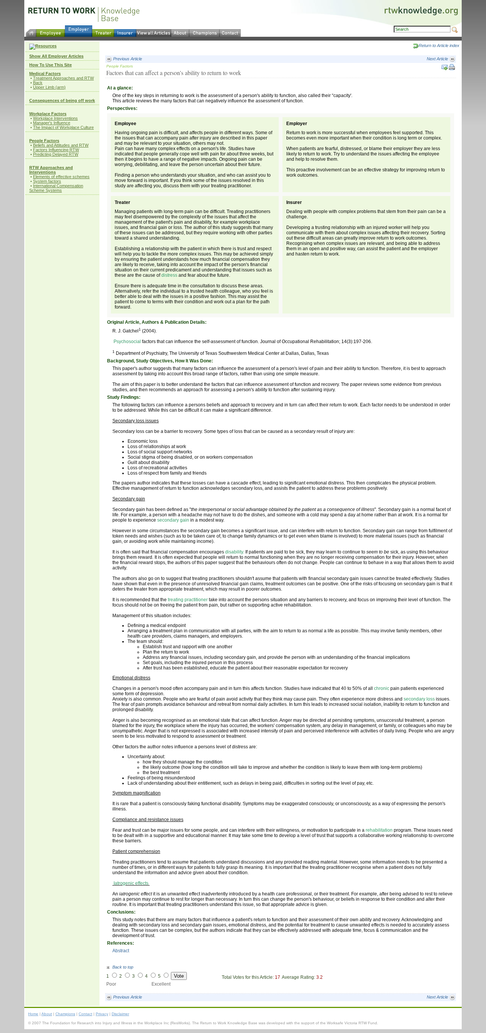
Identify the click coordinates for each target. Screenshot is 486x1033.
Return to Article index (439, 45)
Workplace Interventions (55, 118)
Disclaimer (120, 1014)
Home (33, 1014)
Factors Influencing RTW (56, 149)
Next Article (438, 58)
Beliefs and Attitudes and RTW (60, 145)
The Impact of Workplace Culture (63, 127)
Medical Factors (45, 73)
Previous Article (127, 58)
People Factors (44, 140)
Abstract (120, 950)
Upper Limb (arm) (49, 87)
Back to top (122, 967)
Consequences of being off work (62, 100)
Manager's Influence (51, 123)
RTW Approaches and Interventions (51, 169)
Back (38, 82)
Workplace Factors (47, 113)
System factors (47, 181)
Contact (85, 1014)
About (46, 1014)
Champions (65, 1014)
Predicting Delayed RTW (55, 154)
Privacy (102, 1014)
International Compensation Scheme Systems (56, 188)
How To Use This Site (50, 65)
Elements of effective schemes (61, 176)
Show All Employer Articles (56, 56)
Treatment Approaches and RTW (63, 78)
